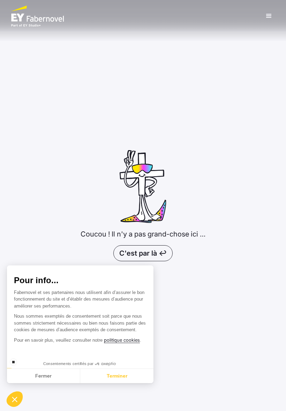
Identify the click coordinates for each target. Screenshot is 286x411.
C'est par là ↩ (143, 253)
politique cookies (122, 340)
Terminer (117, 376)
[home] (137, 16)
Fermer (43, 376)
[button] (269, 16)
